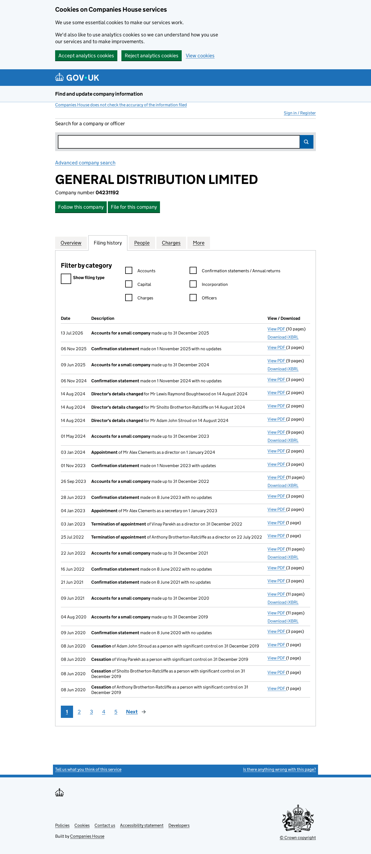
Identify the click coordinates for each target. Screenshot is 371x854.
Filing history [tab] (108, 243)
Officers (209, 298)
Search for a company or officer (90, 123)
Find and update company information (99, 94)
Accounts (146, 270)
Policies (62, 825)
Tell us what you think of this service (88, 769)
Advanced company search (85, 162)
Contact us (105, 825)
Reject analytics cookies (151, 55)
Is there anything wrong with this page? (279, 769)
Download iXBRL (283, 337)
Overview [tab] (71, 243)
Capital (144, 284)
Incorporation (215, 284)
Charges (145, 298)
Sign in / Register (300, 112)
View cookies (200, 55)
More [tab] (199, 243)
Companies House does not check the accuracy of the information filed (121, 104)
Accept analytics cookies (86, 55)
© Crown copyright (298, 837)
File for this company (134, 207)
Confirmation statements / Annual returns (241, 270)
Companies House (87, 836)
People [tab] (142, 243)
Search (306, 142)
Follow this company (81, 207)
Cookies (82, 825)
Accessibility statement (142, 825)
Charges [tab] (171, 243)
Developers (179, 825)
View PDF (277, 328)
